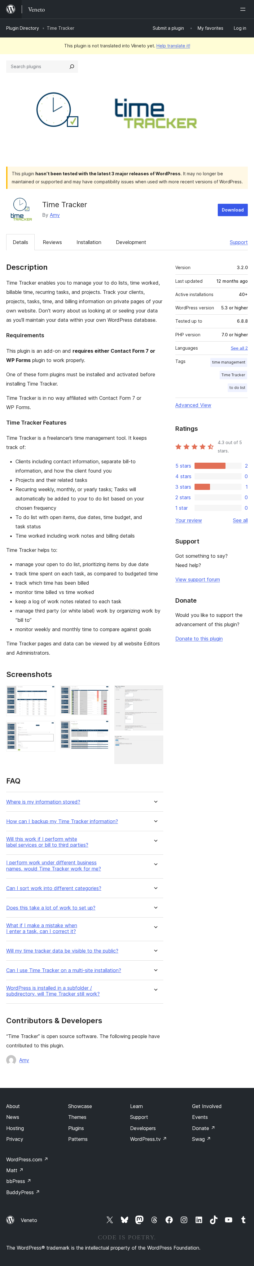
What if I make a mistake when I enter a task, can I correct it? (41, 928)
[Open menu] (244, 9)
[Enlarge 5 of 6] (155, 694)
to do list (237, 387)
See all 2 (239, 348)
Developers (143, 1128)
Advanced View (193, 405)
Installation (89, 242)
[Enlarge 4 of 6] (101, 728)
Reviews (52, 242)
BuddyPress (23, 1192)
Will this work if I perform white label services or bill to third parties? (47, 842)
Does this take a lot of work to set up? (50, 908)
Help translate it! (173, 45)
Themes (77, 1117)
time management (228, 362)
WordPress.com (27, 1159)
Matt (15, 1170)
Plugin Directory (22, 28)
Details (20, 242)
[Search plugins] (72, 66)
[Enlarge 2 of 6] (47, 729)
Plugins (76, 1128)
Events (200, 1117)
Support (239, 242)
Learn (136, 1106)
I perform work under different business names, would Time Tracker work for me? (53, 865)
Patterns (78, 1139)
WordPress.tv (148, 1139)
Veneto (29, 1220)
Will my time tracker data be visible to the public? (62, 951)
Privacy (14, 1139)
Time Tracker (233, 375)
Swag (201, 1139)
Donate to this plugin (199, 638)
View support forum (197, 579)
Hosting (15, 1128)
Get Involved (207, 1106)
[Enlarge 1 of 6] (47, 694)
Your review (188, 520)
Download (233, 209)
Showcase (80, 1106)
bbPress (18, 1181)
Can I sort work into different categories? (53, 888)
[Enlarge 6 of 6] (155, 744)
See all (240, 520)
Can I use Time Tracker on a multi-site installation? (63, 970)
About (13, 1106)
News (12, 1117)
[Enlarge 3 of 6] (101, 694)
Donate (203, 1128)
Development (131, 242)
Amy (55, 215)
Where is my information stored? (43, 802)
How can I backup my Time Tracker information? (62, 821)
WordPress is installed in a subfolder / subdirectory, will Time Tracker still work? (53, 991)
